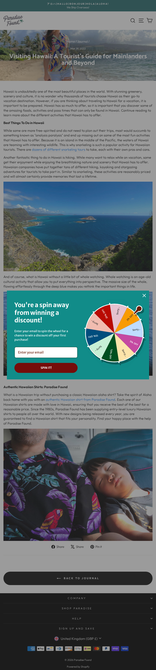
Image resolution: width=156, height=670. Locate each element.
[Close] (144, 295)
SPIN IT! (46, 368)
